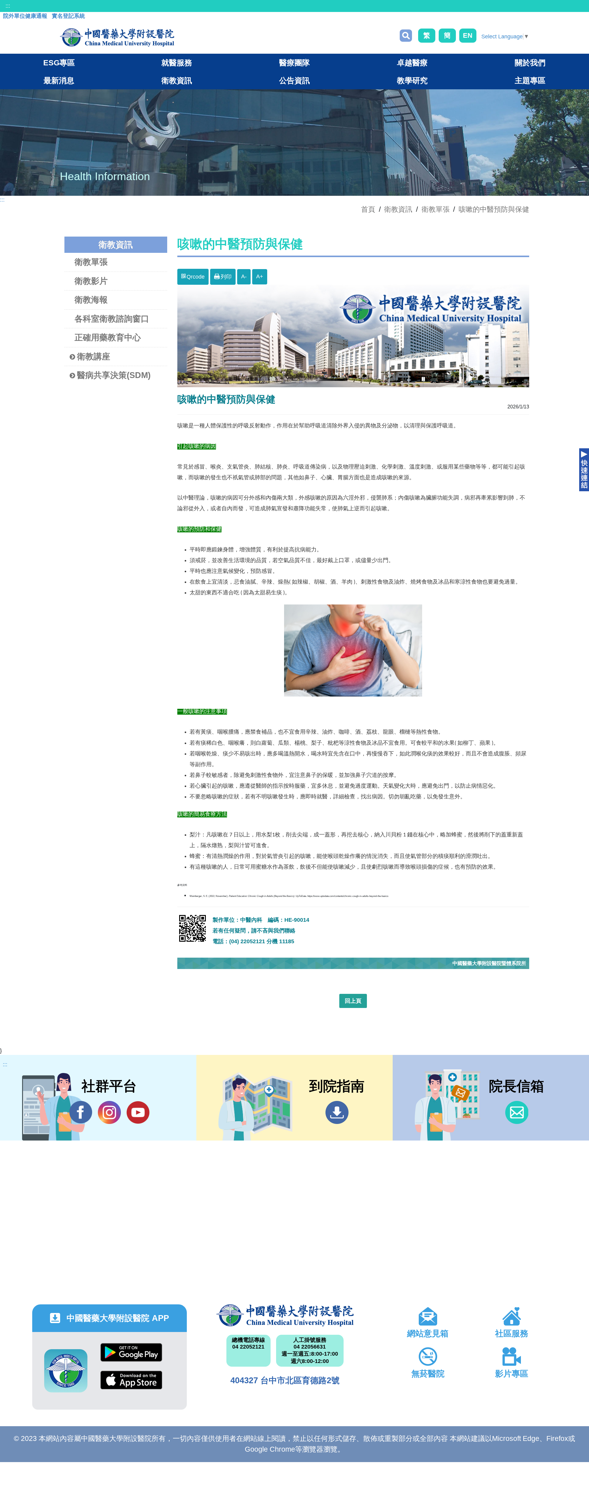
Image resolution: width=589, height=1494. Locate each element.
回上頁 (353, 1001)
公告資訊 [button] (294, 80)
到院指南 (336, 1112)
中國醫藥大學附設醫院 (285, 1315)
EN (467, 35)
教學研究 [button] (412, 80)
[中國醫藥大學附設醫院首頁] (117, 37)
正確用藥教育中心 (108, 337)
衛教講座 (93, 356)
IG (109, 1112)
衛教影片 (91, 281)
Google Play (131, 1357)
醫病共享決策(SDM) (114, 375)
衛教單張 (436, 209)
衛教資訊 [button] (176, 80)
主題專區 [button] (530, 80)
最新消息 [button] (59, 80)
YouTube (137, 1112)
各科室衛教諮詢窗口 (112, 318)
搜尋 (406, 35)
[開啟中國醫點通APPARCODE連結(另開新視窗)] (65, 1370)
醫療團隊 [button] (294, 62)
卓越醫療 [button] (412, 62)
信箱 (516, 1112)
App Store (131, 1385)
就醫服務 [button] (176, 62)
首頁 (368, 209)
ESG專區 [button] (59, 62)
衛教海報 (91, 299)
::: (8, 6)
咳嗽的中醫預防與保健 (494, 209)
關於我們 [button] (530, 62)
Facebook (80, 1112)
